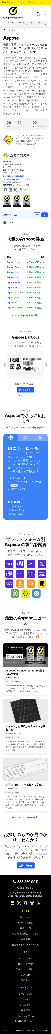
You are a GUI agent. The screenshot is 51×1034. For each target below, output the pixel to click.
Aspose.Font (17, 514)
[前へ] (4, 365)
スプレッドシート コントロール (25, 481)
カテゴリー (9, 24)
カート (25, 999)
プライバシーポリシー (25, 969)
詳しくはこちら (25, 390)
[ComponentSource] (13, 13)
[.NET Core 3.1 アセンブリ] (20, 564)
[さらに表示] (49, 2)
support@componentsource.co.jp (25, 895)
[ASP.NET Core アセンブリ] (41, 574)
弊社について (25, 917)
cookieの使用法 (25, 963)
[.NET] (9, 564)
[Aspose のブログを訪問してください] (20, 190)
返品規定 (25, 974)
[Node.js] (14, 593)
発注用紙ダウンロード (25, 1021)
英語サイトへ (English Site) (25, 944)
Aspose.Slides (13, 282)
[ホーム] (4, 30)
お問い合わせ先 (25, 922)
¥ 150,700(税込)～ (35, 297)
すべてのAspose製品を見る (25, 315)
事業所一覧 (25, 928)
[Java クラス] (31, 584)
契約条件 (25, 980)
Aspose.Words (14, 267)
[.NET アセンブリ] (41, 564)
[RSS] (38, 903)
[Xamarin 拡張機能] (36, 593)
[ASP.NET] (20, 574)
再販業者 (25, 939)
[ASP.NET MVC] (9, 584)
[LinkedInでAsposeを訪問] (10, 190)
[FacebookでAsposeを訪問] (5, 190)
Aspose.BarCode (15, 292)
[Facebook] (25, 903)
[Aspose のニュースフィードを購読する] (37, 636)
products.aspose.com (13, 176)
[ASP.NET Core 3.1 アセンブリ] (31, 574)
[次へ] (46, 365)
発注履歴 (25, 1010)
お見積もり (25, 1004)
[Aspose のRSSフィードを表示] (25, 190)
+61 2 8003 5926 (13, 182)
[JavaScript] (41, 584)
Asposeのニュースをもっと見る (26, 817)
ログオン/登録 (26, 994)
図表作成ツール (18, 477)
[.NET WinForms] (31, 564)
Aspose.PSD (12, 302)
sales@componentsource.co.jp (25, 892)
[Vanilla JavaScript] (25, 593)
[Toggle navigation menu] (15, 215)
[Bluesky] (32, 903)
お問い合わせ (25, 865)
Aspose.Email (13, 287)
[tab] (19, 395)
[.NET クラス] (9, 574)
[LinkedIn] (12, 903)
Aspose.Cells (13, 272)
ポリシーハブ (25, 958)
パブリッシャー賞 (12, 682)
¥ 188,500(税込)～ (35, 282)
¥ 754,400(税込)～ (35, 262)
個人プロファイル (25, 1015)
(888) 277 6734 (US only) (26, 179)
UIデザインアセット (20, 489)
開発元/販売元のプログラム (25, 933)
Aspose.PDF (12, 277)
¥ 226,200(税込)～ (35, 267)
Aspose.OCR (12, 297)
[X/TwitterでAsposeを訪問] (15, 190)
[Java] (20, 584)
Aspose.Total (13, 262)
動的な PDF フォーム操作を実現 (23, 784)
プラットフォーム (37, 24)
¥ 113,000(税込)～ (35, 302)
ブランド (22, 24)
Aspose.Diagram (14, 308)
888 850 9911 (27, 882)
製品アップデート (12, 737)
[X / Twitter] (19, 903)
